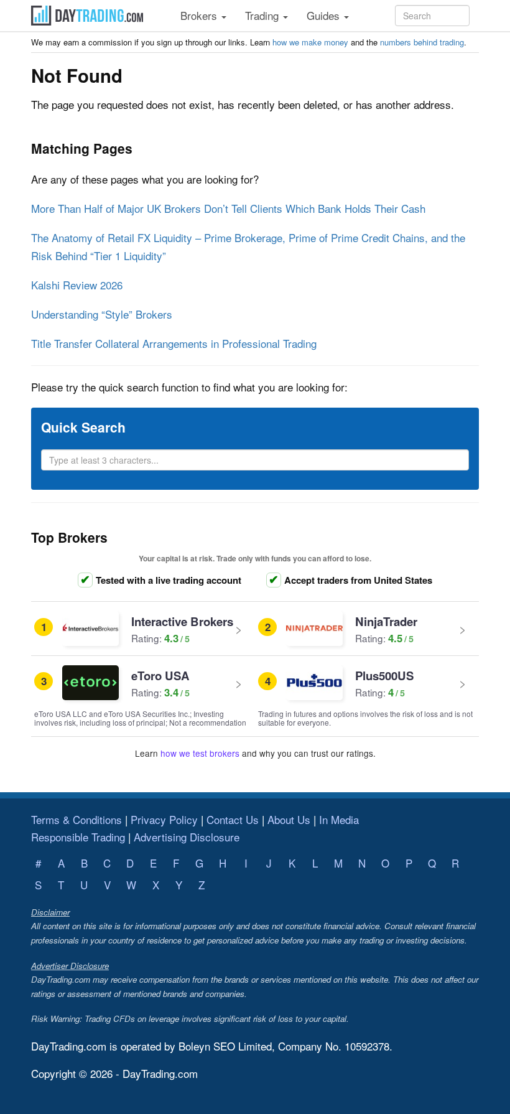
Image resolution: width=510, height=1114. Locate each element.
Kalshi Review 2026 (77, 285)
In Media (339, 819)
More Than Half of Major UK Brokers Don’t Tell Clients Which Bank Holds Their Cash (228, 208)
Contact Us (232, 819)
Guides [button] (325, 15)
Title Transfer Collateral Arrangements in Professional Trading (174, 343)
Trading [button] (263, 15)
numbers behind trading (422, 42)
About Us (288, 819)
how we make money (310, 42)
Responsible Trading (78, 837)
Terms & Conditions (76, 819)
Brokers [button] (200, 15)
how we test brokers (199, 753)
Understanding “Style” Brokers (101, 314)
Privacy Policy (164, 819)
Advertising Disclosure (186, 837)
